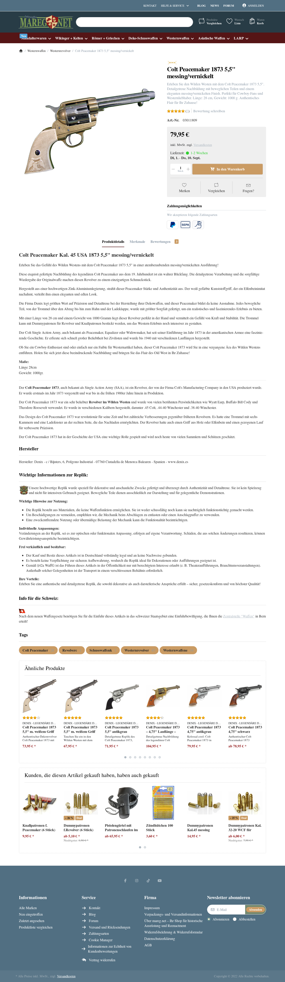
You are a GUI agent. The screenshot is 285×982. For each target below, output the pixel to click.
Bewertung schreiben (209, 110)
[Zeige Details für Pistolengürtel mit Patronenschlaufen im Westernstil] (122, 803)
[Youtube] (160, 880)
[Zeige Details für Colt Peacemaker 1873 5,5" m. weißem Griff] (39, 696)
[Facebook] (125, 880)
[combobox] (134, 22)
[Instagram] (137, 880)
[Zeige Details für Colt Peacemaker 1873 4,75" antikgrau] (204, 696)
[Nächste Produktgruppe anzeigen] (261, 719)
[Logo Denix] (172, 62)
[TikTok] (148, 880)
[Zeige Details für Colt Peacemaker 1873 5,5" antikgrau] (122, 696)
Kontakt (150, 6)
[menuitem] (36, 38)
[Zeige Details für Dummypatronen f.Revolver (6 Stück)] (81, 803)
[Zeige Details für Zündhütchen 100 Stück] (163, 803)
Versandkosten (202, 145)
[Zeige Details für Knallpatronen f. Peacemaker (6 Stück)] (39, 803)
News (214, 5)
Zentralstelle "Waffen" (238, 616)
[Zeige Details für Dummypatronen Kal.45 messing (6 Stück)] (204, 803)
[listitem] (89, 130)
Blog (201, 5)
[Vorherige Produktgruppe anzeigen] (24, 719)
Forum (228, 5)
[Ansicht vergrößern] (89, 130)
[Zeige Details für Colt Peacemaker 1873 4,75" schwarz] (245, 696)
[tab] (113, 241)
